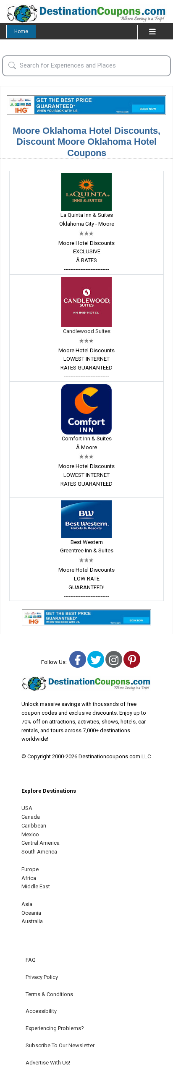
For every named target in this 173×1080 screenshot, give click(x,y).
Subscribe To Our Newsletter (60, 1045)
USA (26, 808)
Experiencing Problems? (55, 1028)
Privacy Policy (42, 977)
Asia (26, 904)
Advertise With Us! (48, 1062)
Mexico (30, 834)
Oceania (31, 913)
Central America (40, 843)
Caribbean (33, 825)
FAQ (31, 960)
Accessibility (41, 1011)
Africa (28, 878)
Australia (32, 921)
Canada (30, 817)
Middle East (35, 886)
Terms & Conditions (49, 994)
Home (21, 31)
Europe (30, 869)
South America (39, 851)
